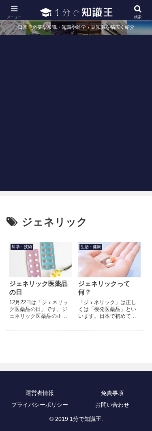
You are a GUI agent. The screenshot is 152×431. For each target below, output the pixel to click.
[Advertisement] (76, 115)
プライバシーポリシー (39, 404)
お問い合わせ (112, 404)
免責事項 (112, 393)
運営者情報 (40, 393)
